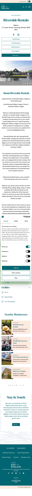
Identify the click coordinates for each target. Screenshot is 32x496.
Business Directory (9, 453)
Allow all (16, 268)
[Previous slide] (25, 83)
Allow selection (16, 272)
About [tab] (26, 221)
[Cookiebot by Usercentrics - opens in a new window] (23, 217)
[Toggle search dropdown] (26, 7)
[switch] (28, 251)
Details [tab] (16, 221)
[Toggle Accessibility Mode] (28, 1)
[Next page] (20, 385)
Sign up (15, 424)
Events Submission (23, 453)
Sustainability (21, 448)
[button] (29, 7)
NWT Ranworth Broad (20, 357)
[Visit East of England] (5, 7)
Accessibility (10, 448)
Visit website (15, 51)
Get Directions (15, 47)
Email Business (16, 43)
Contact (16, 457)
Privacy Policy (6, 457)
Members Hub (25, 457)
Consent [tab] (5, 221)
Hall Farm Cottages (19, 371)
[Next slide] (30, 83)
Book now (15, 55)
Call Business (16, 39)
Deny (16, 278)
